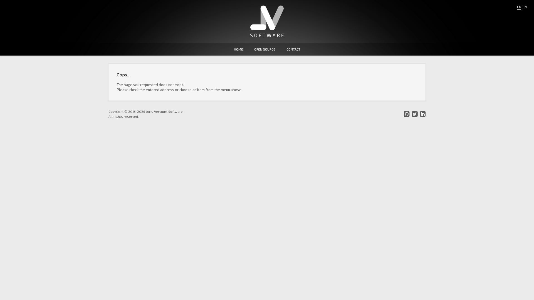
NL (526, 7)
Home (238, 49)
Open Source (264, 49)
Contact (293, 49)
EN (519, 7)
